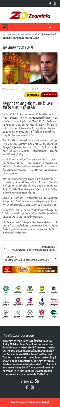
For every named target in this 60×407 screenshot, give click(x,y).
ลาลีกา (36, 34)
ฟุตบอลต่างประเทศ (21, 34)
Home (6, 34)
